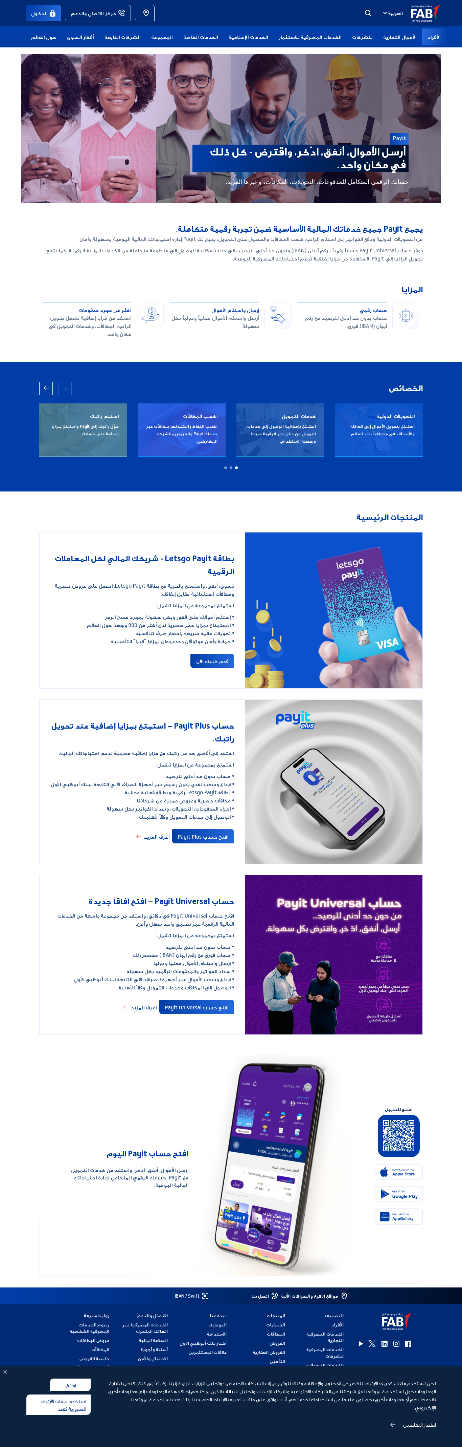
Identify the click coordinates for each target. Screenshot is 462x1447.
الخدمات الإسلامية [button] (248, 36)
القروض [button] (277, 1343)
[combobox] (392, 12)
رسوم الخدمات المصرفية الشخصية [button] (89, 1327)
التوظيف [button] (217, 1324)
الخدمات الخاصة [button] (200, 36)
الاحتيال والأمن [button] (153, 1358)
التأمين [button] (277, 1361)
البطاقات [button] (276, 1333)
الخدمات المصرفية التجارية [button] (325, 1336)
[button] (421, 13)
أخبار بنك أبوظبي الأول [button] (203, 1343)
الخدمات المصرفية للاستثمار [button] (310, 36)
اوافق (70, 1384)
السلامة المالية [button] (153, 1340)
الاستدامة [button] (216, 1333)
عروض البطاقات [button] (93, 1340)
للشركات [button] (362, 36)
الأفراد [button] (433, 36)
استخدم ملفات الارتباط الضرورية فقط (63, 1404)
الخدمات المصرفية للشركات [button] (325, 1352)
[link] (145, 13)
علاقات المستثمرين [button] (207, 1352)
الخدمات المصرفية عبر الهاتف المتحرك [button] (145, 1327)
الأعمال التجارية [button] (399, 36)
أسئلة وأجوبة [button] (154, 1349)
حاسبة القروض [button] (94, 1358)
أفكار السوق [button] (80, 36)
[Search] (368, 13)
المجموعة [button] (161, 36)
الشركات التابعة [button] (122, 36)
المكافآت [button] (100, 1349)
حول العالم (43, 36)
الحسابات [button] (275, 1324)
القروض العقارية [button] (269, 1352)
